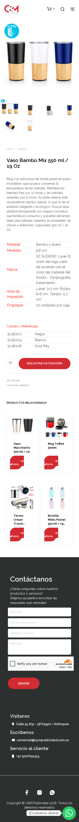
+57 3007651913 (27, 756)
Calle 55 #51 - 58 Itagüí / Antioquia (42, 724)
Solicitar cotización (44, 363)
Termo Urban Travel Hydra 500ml (18, 520)
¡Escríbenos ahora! (43, 813)
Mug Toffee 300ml (56, 445)
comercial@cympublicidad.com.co (43, 740)
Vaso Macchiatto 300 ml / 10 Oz (22, 448)
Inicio (10, 149)
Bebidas (22, 149)
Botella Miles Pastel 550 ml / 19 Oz (56, 520)
